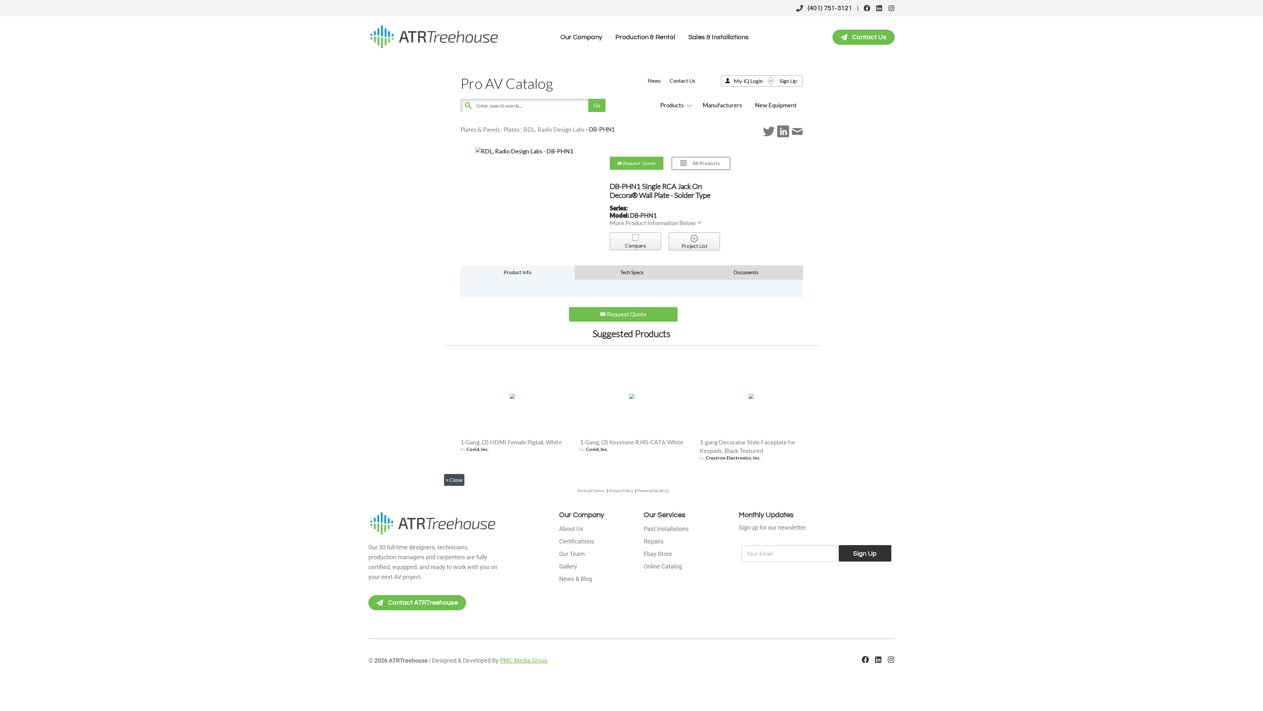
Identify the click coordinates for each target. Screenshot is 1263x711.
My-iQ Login (748, 81)
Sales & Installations (718, 37)
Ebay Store (658, 553)
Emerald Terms (591, 490)
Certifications (576, 541)
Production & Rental (645, 37)
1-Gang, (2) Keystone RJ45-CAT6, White (631, 442)
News (654, 80)
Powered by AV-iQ (653, 490)
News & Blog (575, 578)
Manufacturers (722, 105)
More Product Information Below (653, 222)
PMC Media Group (524, 660)
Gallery (568, 566)
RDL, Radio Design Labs (554, 129)
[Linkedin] (879, 8)
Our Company (581, 37)
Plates (512, 129)
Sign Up (788, 81)
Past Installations (666, 528)
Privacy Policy (621, 490)
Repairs (653, 541)
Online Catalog (663, 566)
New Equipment (776, 105)
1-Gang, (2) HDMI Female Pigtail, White (511, 442)
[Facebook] (867, 8)
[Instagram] (891, 8)
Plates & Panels (480, 129)
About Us (571, 528)
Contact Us (682, 80)
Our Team (572, 553)
